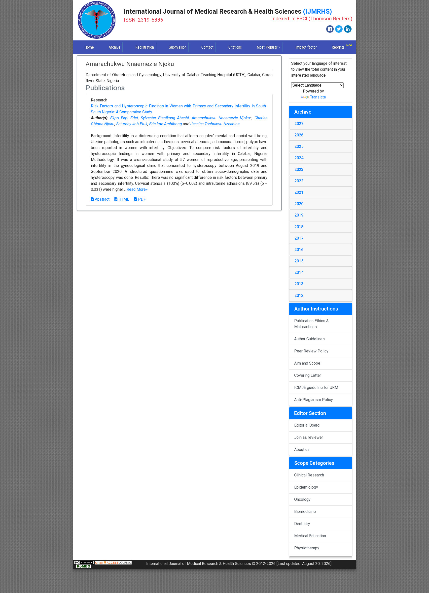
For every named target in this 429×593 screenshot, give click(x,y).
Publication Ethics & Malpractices (311, 323)
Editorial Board (307, 425)
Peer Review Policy (311, 351)
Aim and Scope (307, 363)
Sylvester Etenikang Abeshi (165, 118)
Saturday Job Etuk (131, 124)
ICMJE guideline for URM (316, 387)
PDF (141, 199)
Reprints (338, 47)
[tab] (320, 123)
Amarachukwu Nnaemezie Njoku (221, 118)
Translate (318, 97)
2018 (298, 226)
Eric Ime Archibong (165, 124)
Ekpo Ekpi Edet (124, 118)
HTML (123, 199)
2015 (298, 261)
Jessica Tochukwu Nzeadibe (215, 124)
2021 (298, 192)
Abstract (101, 199)
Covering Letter (307, 375)
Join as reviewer (308, 437)
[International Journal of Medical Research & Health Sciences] (96, 20)
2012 (298, 295)
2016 (298, 249)
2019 (298, 215)
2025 (298, 146)
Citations (235, 47)
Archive (114, 47)
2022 (298, 181)
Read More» (137, 189)
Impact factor (306, 47)
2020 (298, 203)
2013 (298, 283)
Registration (144, 47)
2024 (298, 158)
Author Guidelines (309, 339)
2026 (298, 135)
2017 (298, 238)
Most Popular (267, 47)
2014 (298, 272)
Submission (177, 47)
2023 (298, 169)
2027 (298, 123)
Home (89, 47)
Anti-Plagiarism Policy (313, 399)
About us (302, 449)
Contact (207, 47)
